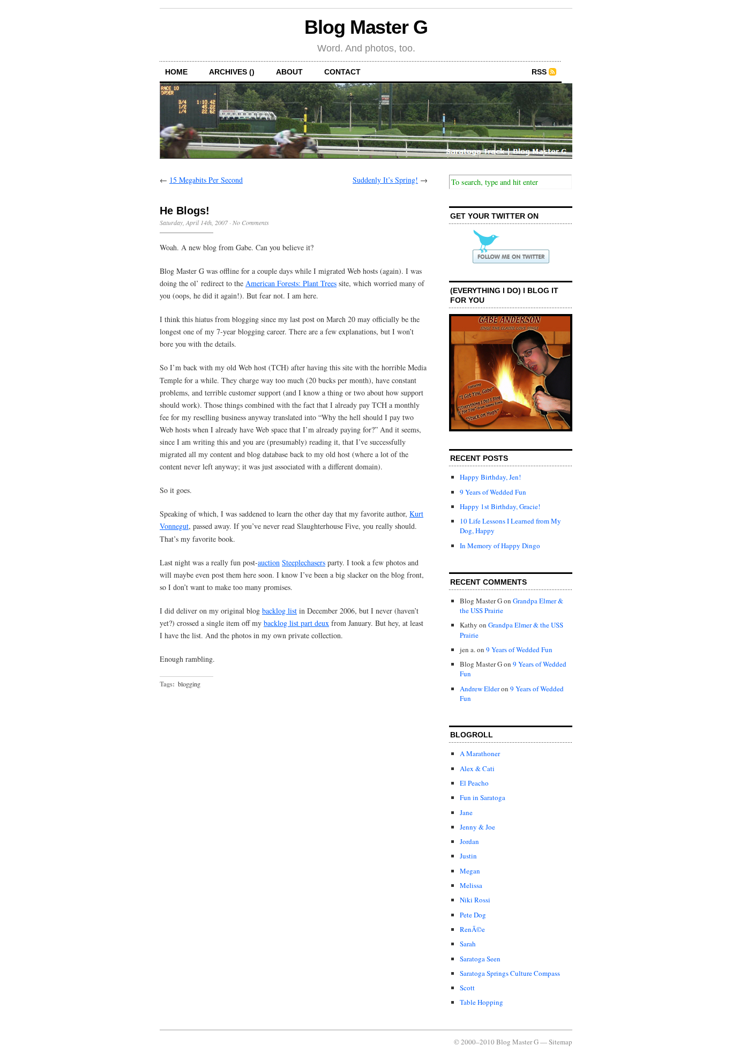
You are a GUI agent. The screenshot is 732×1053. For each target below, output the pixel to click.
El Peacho (474, 783)
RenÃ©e (472, 929)
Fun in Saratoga (482, 797)
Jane (466, 812)
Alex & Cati (477, 768)
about (289, 72)
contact (342, 72)
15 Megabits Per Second (206, 180)
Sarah (468, 944)
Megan (470, 871)
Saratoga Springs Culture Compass (510, 973)
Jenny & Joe (477, 827)
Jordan (469, 841)
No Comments (251, 222)
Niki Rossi (475, 900)
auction (269, 562)
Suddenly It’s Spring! (385, 180)
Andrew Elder (479, 688)
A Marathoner (480, 753)
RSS (539, 72)
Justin (468, 856)
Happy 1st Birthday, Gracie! (500, 506)
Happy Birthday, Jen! (490, 477)
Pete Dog (473, 915)
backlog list (279, 611)
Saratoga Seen (480, 959)
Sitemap (560, 1042)
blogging (189, 683)
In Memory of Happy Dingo (500, 545)
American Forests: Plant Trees (291, 283)
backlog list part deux (296, 623)
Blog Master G (366, 27)
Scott (467, 987)
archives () (232, 72)
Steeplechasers (303, 562)
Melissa (471, 885)
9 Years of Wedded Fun (493, 492)
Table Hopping (481, 1002)
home (176, 72)
